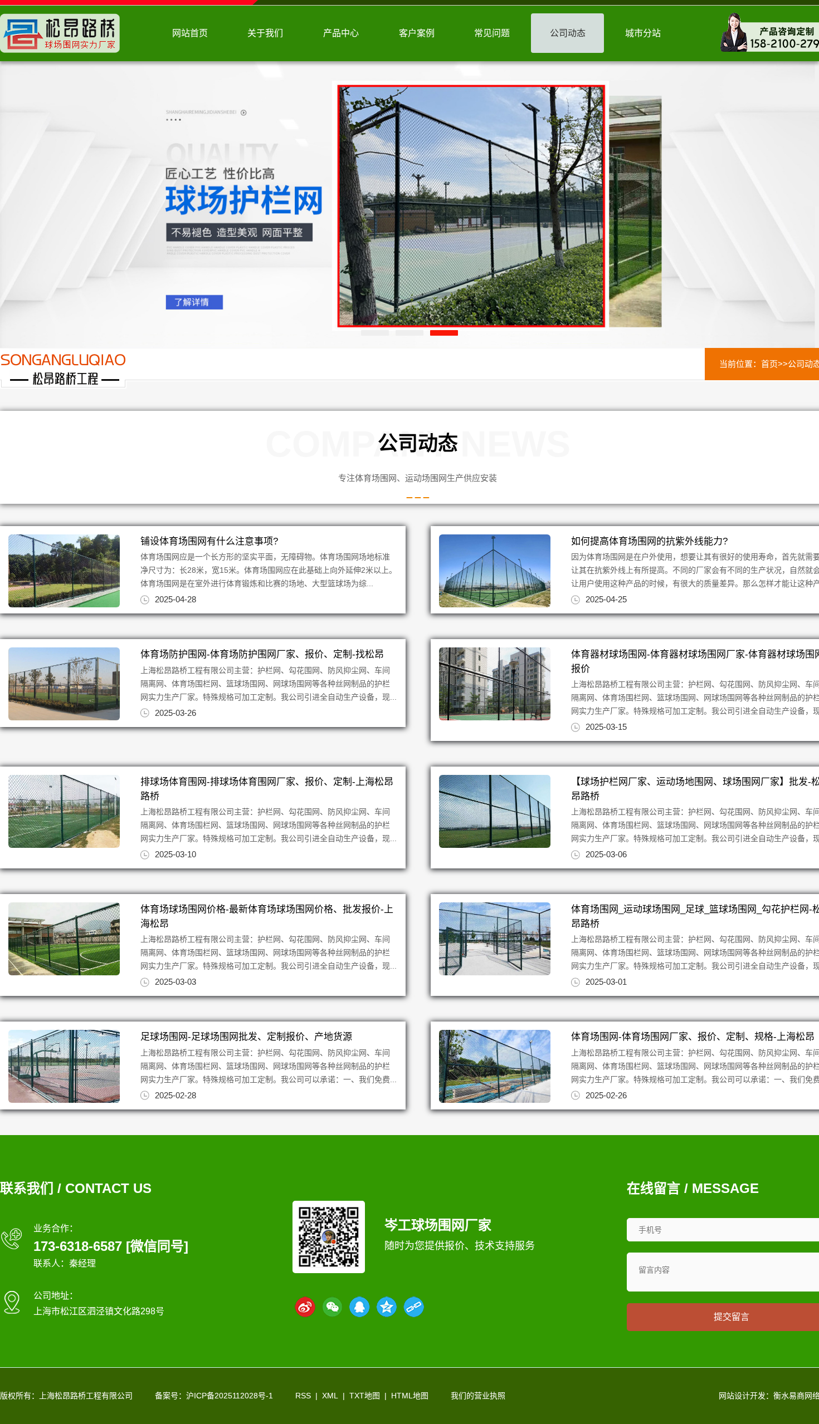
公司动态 (568, 33)
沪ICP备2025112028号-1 (229, 1395)
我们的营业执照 (478, 1395)
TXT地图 (364, 1395)
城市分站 (643, 33)
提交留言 (731, 1317)
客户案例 (417, 33)
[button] (375, 333)
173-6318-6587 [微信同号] (110, 1246)
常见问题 (492, 33)
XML (330, 1395)
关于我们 (265, 33)
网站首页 (190, 33)
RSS (303, 1395)
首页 (769, 364)
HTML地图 (409, 1395)
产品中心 (341, 33)
